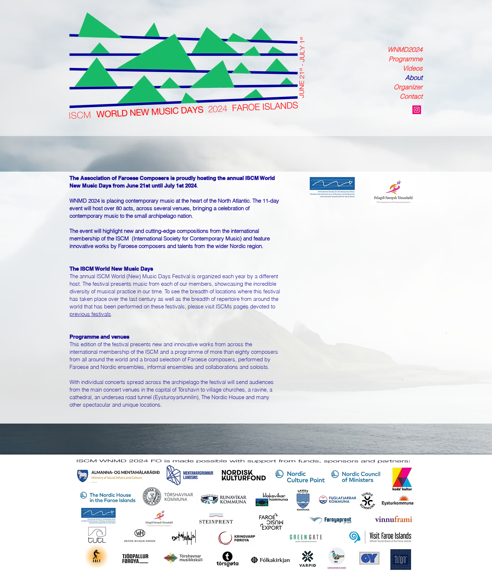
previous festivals (90, 314)
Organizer (408, 87)
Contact (411, 96)
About (413, 77)
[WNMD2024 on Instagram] (416, 109)
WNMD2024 (405, 49)
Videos (412, 68)
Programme (405, 59)
